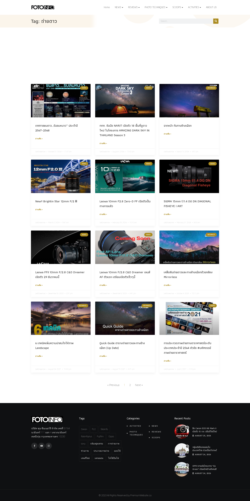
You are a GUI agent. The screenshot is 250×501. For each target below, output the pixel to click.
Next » (139, 385)
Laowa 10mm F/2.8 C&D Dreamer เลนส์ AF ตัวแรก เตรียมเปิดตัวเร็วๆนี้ (125, 274)
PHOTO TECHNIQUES (155, 7)
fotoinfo (104, 429)
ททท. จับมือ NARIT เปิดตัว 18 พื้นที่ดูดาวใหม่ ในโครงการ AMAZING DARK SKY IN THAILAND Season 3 (124, 130)
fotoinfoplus (86, 436)
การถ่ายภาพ (113, 443)
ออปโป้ (117, 451)
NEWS (118, 7)
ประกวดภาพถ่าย (101, 451)
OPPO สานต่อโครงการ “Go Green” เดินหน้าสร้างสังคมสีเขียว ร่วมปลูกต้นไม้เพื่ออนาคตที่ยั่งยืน (205, 470)
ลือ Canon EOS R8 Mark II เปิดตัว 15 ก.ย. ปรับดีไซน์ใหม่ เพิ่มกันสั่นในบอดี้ (204, 431)
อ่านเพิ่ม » (39, 139)
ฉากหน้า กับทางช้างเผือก (178, 125)
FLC (94, 429)
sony (83, 443)
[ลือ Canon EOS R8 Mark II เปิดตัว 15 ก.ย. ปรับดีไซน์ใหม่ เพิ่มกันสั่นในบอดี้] (181, 431)
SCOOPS (176, 7)
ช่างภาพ (85, 451)
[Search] (215, 21)
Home (107, 7)
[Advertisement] (125, 49)
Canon (84, 429)
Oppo (111, 436)
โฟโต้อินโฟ (113, 458)
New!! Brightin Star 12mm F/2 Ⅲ (56, 201)
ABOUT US (211, 7)
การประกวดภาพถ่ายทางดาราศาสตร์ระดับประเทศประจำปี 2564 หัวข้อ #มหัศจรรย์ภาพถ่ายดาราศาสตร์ (187, 348)
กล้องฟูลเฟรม (96, 443)
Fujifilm (100, 436)
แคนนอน (99, 458)
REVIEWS (133, 7)
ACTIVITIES (193, 7)
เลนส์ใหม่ (85, 458)
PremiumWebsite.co (140, 495)
